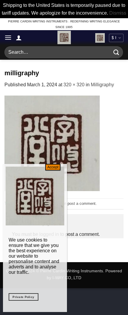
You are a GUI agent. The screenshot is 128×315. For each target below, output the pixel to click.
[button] (8, 37)
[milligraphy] (52, 142)
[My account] (19, 37)
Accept (52, 167)
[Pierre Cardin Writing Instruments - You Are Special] (64, 37)
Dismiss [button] (117, 13)
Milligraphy (102, 84)
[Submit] (116, 52)
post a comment (82, 203)
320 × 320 (74, 84)
